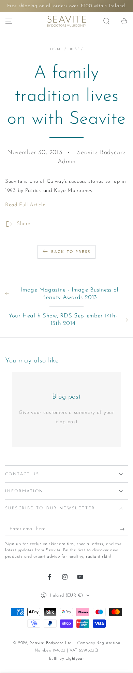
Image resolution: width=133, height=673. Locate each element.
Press (74, 49)
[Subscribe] (124, 529)
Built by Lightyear (66, 659)
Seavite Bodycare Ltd (51, 643)
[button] (106, 21)
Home (56, 49)
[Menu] (9, 21)
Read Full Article (25, 205)
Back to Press (71, 252)
